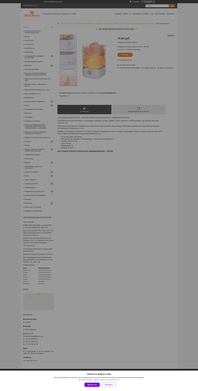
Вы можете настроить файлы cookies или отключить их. (98, 380)
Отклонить (109, 385)
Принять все (92, 385)
